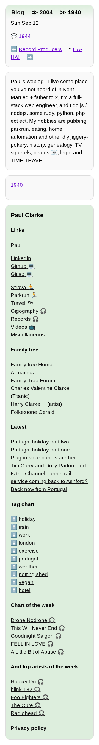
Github (18, 266)
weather (28, 567)
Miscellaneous (28, 334)
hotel (24, 590)
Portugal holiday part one (40, 450)
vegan (26, 582)
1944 (25, 36)
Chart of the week (33, 605)
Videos (19, 327)
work (24, 535)
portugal (28, 559)
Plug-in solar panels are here (45, 458)
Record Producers (40, 49)
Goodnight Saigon (32, 636)
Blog (17, 12)
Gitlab (17, 274)
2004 (46, 12)
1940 (17, 185)
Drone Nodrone (29, 620)
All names (22, 372)
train (24, 527)
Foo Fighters (26, 697)
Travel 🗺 (22, 303)
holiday (27, 519)
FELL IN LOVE (28, 644)
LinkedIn (21, 258)
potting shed (33, 574)
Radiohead (24, 713)
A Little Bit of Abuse (33, 652)
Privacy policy (28, 728)
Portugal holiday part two (40, 442)
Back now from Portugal (39, 489)
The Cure (22, 705)
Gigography (24, 311)
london (27, 543)
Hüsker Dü (23, 682)
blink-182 (21, 689)
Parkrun (20, 295)
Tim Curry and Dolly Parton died (48, 465)
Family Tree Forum (33, 380)
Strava (18, 287)
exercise (29, 551)
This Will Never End (34, 628)
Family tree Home (32, 364)
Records (21, 319)
